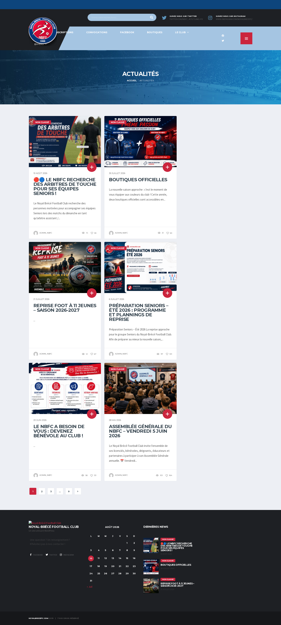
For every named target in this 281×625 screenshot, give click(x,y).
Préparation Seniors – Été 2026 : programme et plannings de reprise (138, 312)
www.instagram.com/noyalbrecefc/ (234, 19)
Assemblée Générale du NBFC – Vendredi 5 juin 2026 (140, 431)
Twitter (53, 555)
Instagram (68, 555)
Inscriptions (64, 32)
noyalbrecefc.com (38, 618)
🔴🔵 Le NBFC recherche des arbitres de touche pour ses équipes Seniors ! (64, 186)
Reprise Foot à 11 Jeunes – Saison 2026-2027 (64, 308)
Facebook (127, 32)
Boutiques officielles (138, 179)
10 (91, 558)
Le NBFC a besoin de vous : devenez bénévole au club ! (58, 431)
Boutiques (154, 32)
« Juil (89, 586)
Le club (180, 32)
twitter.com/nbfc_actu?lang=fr (186, 19)
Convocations (96, 32)
